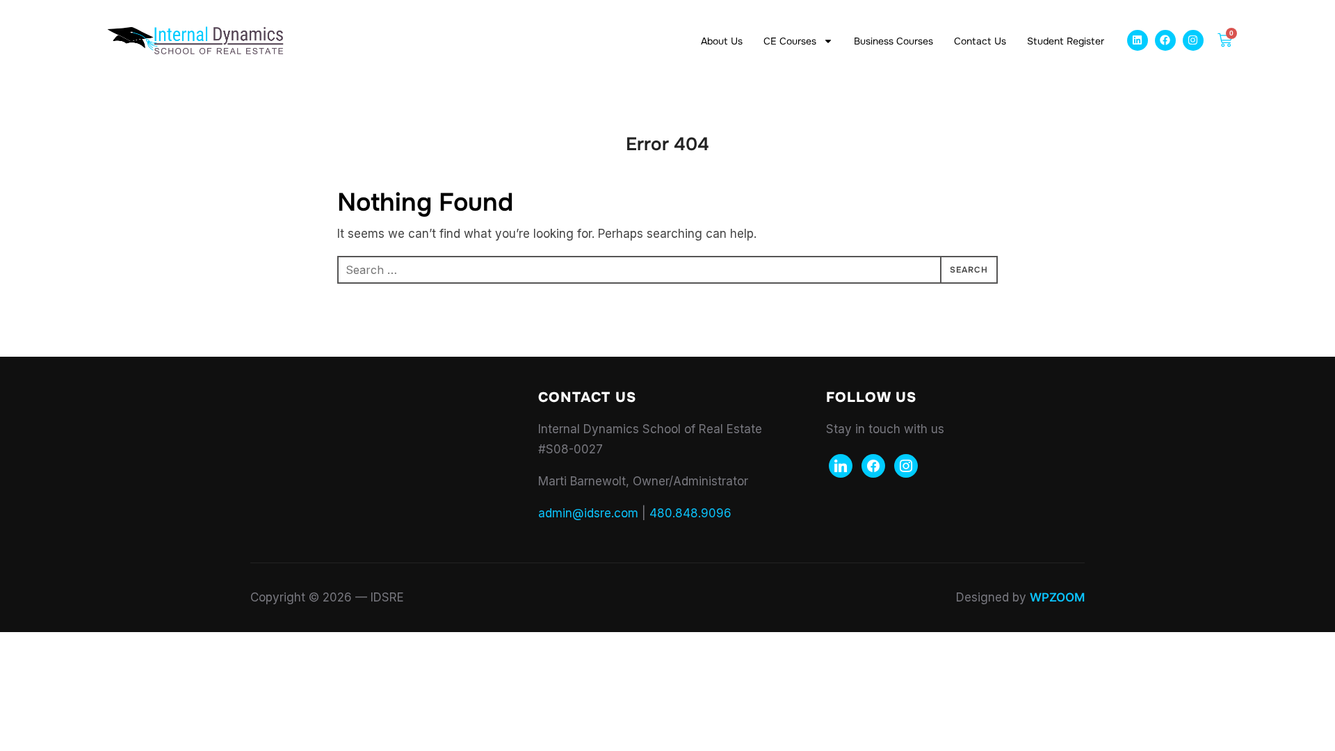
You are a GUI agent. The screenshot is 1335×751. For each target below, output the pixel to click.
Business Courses (893, 41)
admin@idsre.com (588, 513)
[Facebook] (1165, 40)
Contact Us (980, 41)
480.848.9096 (690, 513)
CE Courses (789, 41)
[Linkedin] (1137, 40)
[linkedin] (840, 464)
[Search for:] (667, 270)
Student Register (1065, 41)
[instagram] (906, 464)
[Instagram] (1193, 40)
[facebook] (873, 464)
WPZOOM (1057, 597)
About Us (722, 41)
